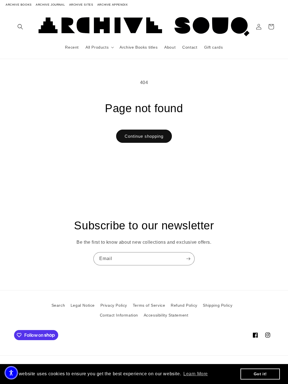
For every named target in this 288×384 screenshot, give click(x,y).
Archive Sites (81, 4)
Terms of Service (149, 305)
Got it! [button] (260, 374)
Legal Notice (83, 305)
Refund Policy (184, 305)
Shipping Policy (217, 305)
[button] (20, 27)
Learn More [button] (195, 373)
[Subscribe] (188, 258)
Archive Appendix (112, 4)
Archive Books (19, 4)
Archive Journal (50, 4)
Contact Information (119, 315)
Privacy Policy (113, 305)
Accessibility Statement (166, 315)
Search (58, 305)
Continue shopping (144, 136)
